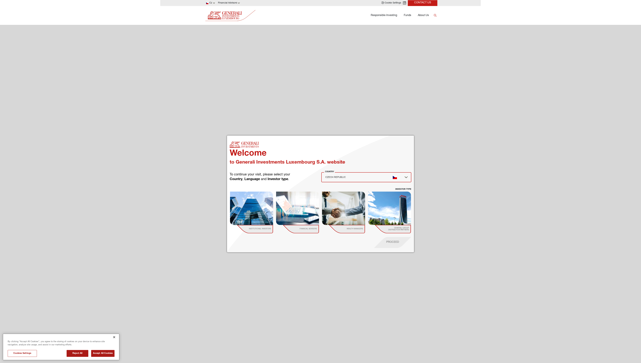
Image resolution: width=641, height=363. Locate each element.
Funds (407, 15)
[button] (391, 3)
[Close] (114, 337)
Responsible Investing (384, 15)
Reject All (77, 353)
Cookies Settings (22, 353)
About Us (423, 15)
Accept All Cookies (103, 353)
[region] (61, 346)
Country (329, 171)
